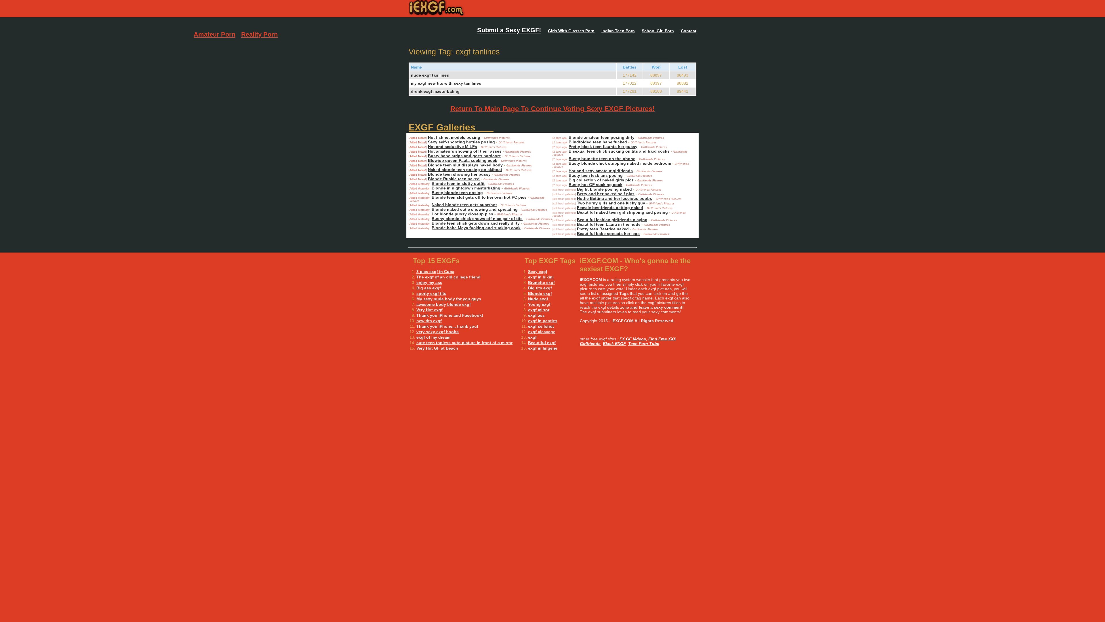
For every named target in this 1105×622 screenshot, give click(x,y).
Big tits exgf (540, 288)
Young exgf (539, 304)
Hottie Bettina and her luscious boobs (614, 198)
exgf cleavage (541, 331)
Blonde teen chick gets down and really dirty (476, 223)
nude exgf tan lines (430, 75)
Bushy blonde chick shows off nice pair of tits (477, 218)
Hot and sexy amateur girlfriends (601, 170)
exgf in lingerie (542, 348)
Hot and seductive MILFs (452, 146)
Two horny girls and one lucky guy (611, 203)
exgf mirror (538, 310)
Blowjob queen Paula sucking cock (462, 160)
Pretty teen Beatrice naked (603, 229)
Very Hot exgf (429, 310)
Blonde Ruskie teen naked (454, 179)
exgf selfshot (541, 326)
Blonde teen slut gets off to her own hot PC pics (479, 197)
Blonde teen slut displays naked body (465, 165)
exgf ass (536, 315)
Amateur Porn (214, 34)
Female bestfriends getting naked (610, 207)
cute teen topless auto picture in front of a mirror (464, 342)
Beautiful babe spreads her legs (608, 233)
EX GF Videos (633, 339)
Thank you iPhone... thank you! (447, 326)
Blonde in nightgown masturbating (466, 188)
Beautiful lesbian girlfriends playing (612, 219)
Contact (688, 31)
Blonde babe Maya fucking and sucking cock (476, 227)
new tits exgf (429, 320)
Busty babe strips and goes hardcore (464, 155)
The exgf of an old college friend (448, 277)
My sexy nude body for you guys (448, 299)
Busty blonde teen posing (457, 192)
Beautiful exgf (542, 342)
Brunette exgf (541, 282)
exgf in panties (542, 320)
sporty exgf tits (431, 293)
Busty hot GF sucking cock (595, 184)
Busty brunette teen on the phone (602, 158)
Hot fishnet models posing (454, 137)
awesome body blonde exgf (443, 304)
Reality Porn (259, 34)
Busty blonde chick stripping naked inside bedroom (620, 163)
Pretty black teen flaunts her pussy (603, 146)
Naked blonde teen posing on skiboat (465, 169)
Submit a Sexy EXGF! (509, 30)
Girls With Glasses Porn (571, 31)
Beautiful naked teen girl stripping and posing (622, 212)
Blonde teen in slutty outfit (458, 183)
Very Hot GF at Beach (437, 348)
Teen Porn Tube (643, 343)
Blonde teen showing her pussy (459, 174)
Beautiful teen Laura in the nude (609, 224)
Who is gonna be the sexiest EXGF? (474, 8)
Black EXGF (614, 343)
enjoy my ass (429, 282)
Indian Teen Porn (618, 31)
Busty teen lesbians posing (596, 175)
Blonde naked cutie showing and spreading (475, 209)
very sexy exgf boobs (437, 331)
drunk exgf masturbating (435, 91)
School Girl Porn (658, 31)
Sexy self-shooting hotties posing (461, 142)
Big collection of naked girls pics (601, 180)
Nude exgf (538, 299)
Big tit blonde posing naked (604, 189)
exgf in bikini (541, 277)
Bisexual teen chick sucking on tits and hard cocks (619, 151)
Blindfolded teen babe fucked (598, 142)
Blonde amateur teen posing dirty (602, 137)
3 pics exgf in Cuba (435, 271)
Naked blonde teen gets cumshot (464, 204)
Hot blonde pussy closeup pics (462, 214)
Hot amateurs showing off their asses (465, 151)
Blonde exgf (540, 293)
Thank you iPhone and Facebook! (449, 315)
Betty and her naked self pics (606, 193)
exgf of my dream (433, 337)
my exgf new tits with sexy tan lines (446, 83)
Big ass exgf (428, 288)
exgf (532, 337)
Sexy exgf (537, 271)
